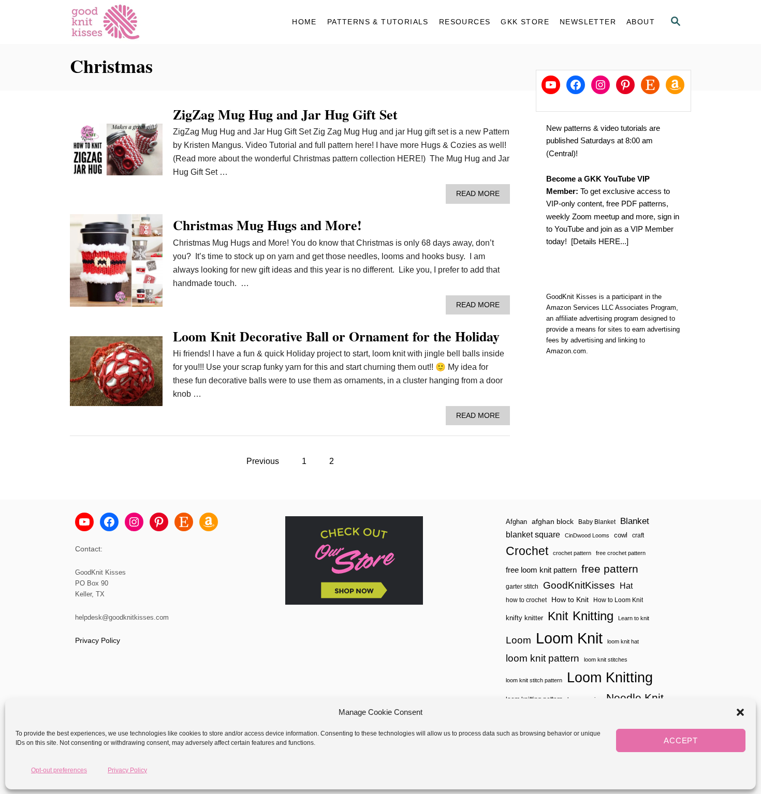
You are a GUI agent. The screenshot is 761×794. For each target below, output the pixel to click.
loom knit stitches (605, 659)
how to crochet (526, 600)
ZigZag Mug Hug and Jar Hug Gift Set (285, 114)
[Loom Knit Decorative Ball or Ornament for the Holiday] (116, 375)
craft (638, 535)
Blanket (634, 521)
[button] (740, 712)
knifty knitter (524, 618)
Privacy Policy (127, 769)
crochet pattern (572, 553)
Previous (262, 461)
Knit (558, 616)
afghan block (553, 521)
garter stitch (522, 586)
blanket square (533, 534)
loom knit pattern (542, 658)
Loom (518, 640)
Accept (681, 740)
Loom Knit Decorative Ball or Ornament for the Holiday (336, 336)
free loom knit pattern (541, 569)
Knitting (593, 616)
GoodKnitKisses (579, 585)
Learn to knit (633, 618)
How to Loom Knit (618, 600)
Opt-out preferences (59, 769)
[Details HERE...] (599, 241)
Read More (480, 196)
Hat (626, 585)
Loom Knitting (610, 677)
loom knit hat (623, 641)
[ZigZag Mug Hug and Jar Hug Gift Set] (116, 154)
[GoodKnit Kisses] (163, 22)
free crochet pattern (621, 553)
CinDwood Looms (587, 535)
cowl (620, 535)
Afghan (516, 522)
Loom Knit (569, 638)
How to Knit (570, 599)
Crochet (527, 551)
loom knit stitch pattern (534, 680)
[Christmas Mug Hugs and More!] (116, 264)
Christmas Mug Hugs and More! (267, 225)
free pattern (609, 569)
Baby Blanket (597, 522)
